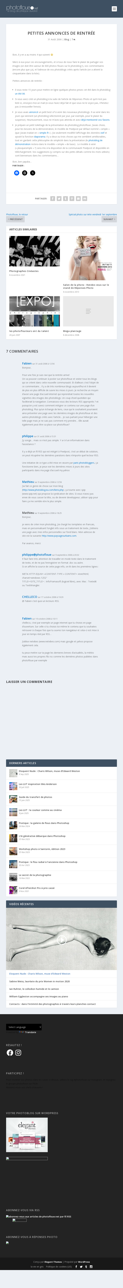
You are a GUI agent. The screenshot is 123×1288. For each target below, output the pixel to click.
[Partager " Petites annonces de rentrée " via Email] (78, 198)
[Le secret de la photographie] (13, 877)
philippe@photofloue (36, 554)
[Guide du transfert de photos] (13, 799)
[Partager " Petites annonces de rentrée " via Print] (85, 198)
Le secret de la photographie (35, 875)
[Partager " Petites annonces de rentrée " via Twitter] (59, 198)
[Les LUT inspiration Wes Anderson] (13, 786)
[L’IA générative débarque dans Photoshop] (13, 838)
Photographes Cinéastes (23, 271)
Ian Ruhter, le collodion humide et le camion (34, 989)
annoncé (33, 112)
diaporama (39, 136)
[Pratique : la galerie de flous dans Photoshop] (13, 825)
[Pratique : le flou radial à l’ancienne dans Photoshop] (13, 864)
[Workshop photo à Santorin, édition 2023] (13, 851)
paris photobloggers (84, 462)
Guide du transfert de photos (35, 797)
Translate (30, 1032)
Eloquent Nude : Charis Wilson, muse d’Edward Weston (49, 771)
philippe (27, 436)
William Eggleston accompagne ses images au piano (38, 996)
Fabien (27, 363)
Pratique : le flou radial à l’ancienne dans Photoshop (48, 862)
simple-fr (44, 132)
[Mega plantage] (88, 311)
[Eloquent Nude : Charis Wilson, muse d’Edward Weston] (13, 773)
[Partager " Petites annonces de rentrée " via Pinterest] (72, 198)
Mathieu (28, 482)
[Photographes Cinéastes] (34, 251)
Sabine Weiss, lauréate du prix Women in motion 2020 (39, 981)
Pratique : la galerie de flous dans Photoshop (44, 823)
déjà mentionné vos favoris (95, 119)
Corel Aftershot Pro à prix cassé (36, 888)
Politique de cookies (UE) (59, 1266)
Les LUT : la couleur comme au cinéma (40, 810)
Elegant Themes (53, 1261)
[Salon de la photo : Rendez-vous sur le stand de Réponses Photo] (88, 258)
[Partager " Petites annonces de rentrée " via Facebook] (52, 198)
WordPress (84, 1261)
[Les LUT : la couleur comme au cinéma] (13, 812)
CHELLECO (29, 597)
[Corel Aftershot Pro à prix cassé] (13, 890)
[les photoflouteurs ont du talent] (34, 311)
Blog (66, 39)
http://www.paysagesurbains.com (59, 535)
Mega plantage (72, 331)
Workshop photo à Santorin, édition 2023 (42, 849)
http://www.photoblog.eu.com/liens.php (43, 489)
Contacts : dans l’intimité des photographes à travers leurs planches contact (52, 1004)
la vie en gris (37, 1266)
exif (102, 132)
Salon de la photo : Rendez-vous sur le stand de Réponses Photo (86, 286)
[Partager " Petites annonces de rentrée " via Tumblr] (65, 198)
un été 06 (20, 93)
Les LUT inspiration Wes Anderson (38, 784)
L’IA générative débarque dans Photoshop (42, 836)
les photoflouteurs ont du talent (29, 331)
